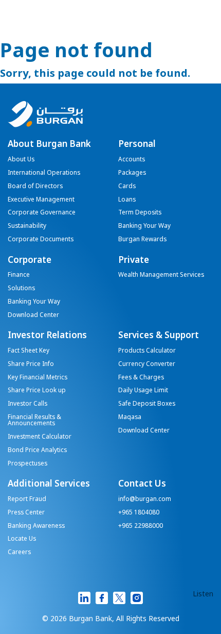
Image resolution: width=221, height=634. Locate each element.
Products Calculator (147, 351)
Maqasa (129, 417)
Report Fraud (27, 499)
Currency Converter (146, 364)
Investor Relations (47, 335)
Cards (127, 186)
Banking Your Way (144, 226)
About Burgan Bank (49, 144)
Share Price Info (31, 364)
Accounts (131, 160)
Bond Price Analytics (37, 450)
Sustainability (27, 226)
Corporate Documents (40, 240)
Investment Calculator (39, 437)
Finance (19, 275)
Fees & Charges (141, 378)
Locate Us (22, 539)
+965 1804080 (138, 513)
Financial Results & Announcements (34, 420)
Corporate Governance (42, 213)
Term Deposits (139, 213)
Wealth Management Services (161, 275)
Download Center (33, 315)
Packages (132, 173)
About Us (21, 160)
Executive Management (41, 200)
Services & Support (158, 335)
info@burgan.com (144, 499)
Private (133, 260)
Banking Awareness (36, 526)
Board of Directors (35, 186)
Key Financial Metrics (37, 378)
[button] (203, 594)
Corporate (29, 260)
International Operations (44, 173)
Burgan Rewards (142, 240)
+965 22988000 (140, 526)
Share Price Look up (37, 391)
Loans (127, 200)
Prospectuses (27, 464)
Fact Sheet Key (28, 351)
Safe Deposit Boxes (146, 404)
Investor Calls (27, 404)
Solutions (21, 289)
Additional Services (49, 484)
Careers (19, 552)
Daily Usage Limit (143, 391)
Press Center (26, 513)
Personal (137, 144)
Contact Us (142, 484)
